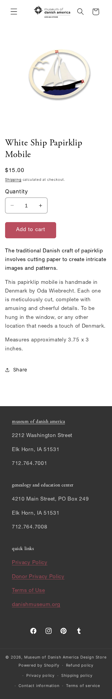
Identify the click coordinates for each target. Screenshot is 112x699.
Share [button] (20, 370)
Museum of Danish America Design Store (65, 657)
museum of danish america (38, 421)
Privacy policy (40, 675)
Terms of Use (28, 590)
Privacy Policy (29, 563)
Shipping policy (76, 675)
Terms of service (83, 685)
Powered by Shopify (39, 665)
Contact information (39, 685)
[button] (14, 11)
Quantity (16, 191)
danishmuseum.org (36, 605)
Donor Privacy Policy (38, 577)
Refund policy (79, 665)
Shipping (13, 179)
